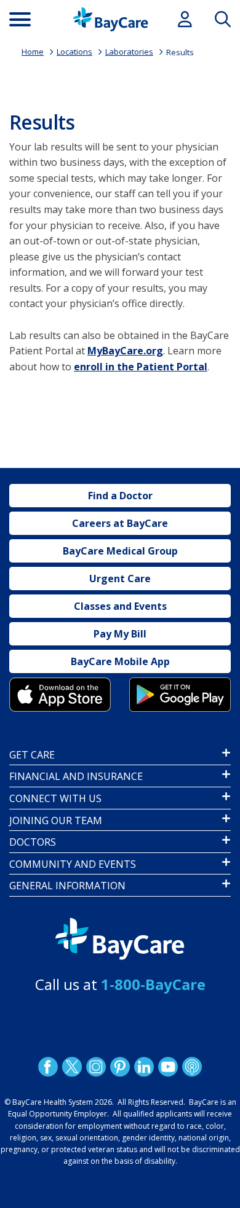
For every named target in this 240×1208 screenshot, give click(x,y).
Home (33, 51)
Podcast (192, 1066)
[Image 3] (60, 694)
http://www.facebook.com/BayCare (48, 1066)
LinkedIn (144, 1066)
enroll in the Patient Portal (140, 366)
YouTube (168, 1066)
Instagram (96, 1066)
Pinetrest (120, 1066)
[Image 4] (180, 694)
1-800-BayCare (153, 984)
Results (180, 52)
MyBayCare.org (125, 350)
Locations (74, 51)
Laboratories (129, 51)
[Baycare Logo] (110, 19)
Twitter (72, 1066)
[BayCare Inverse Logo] (120, 939)
